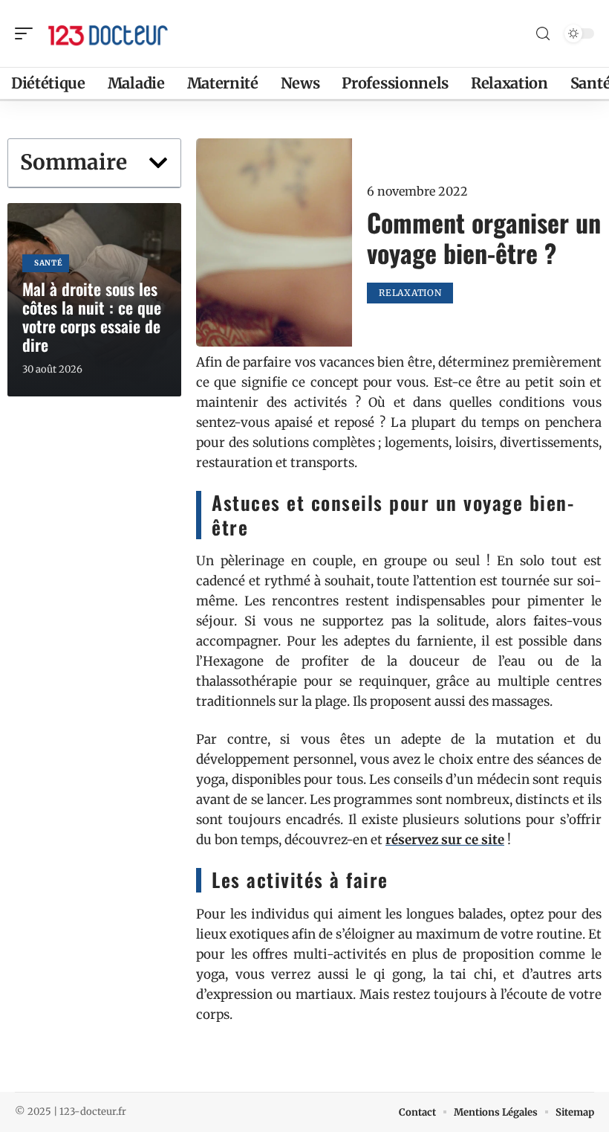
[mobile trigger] (27, 33)
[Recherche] (543, 33)
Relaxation (410, 292)
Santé (48, 263)
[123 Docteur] (107, 33)
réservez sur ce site (444, 840)
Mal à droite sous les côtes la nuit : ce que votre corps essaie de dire (91, 316)
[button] (158, 162)
